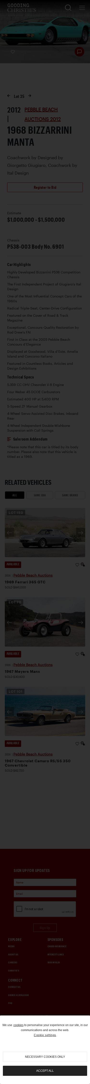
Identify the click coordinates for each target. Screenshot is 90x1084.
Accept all (45, 1070)
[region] (45, 1049)
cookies (18, 1025)
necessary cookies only (45, 1057)
